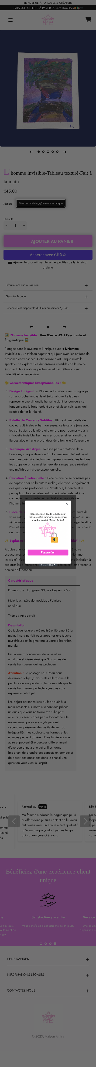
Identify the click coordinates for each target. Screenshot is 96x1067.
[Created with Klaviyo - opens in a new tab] (48, 565)
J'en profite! (48, 552)
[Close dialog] (67, 504)
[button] (48, 528)
